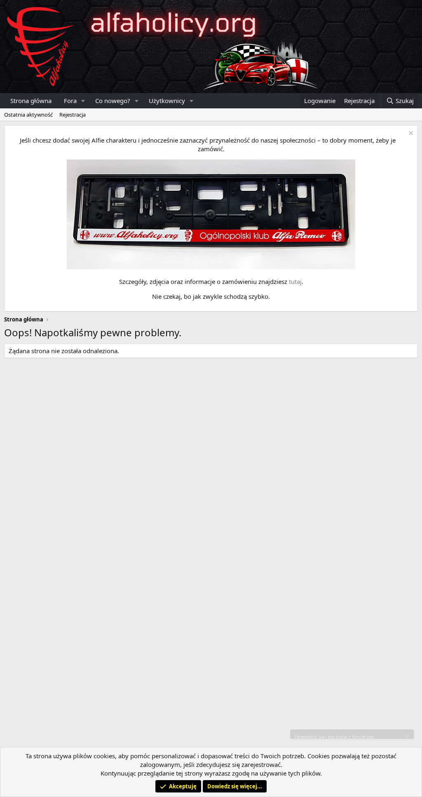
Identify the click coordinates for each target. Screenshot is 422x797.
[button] (83, 100)
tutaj (295, 281)
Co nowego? (112, 100)
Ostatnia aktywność (28, 114)
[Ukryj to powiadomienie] (409, 134)
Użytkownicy (167, 100)
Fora (70, 100)
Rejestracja (72, 114)
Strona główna (31, 100)
